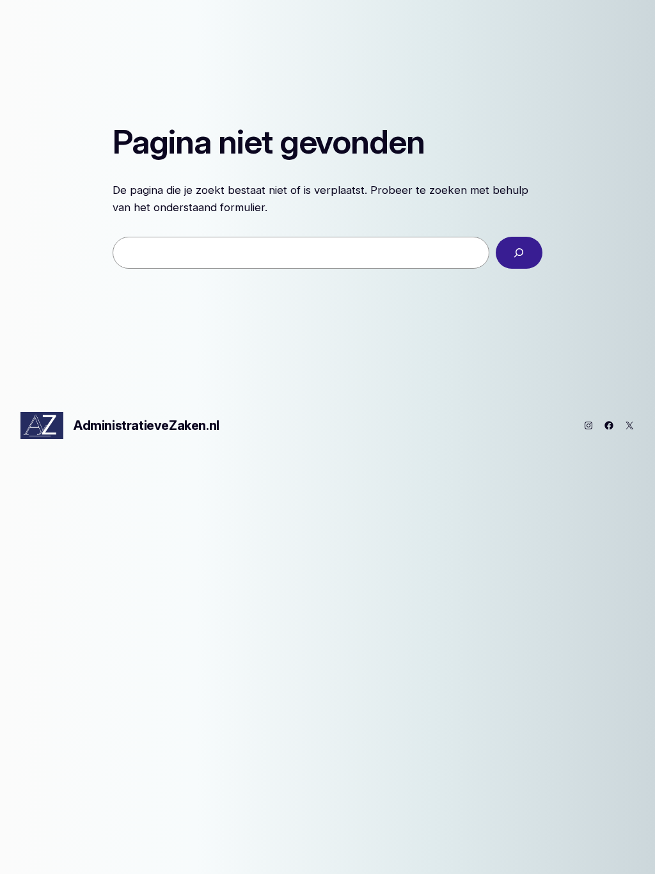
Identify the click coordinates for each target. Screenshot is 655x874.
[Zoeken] (519, 253)
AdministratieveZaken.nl (146, 425)
